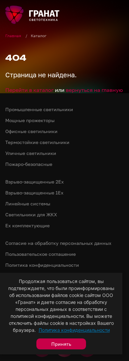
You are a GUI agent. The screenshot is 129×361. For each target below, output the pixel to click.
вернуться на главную (94, 90)
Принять (61, 344)
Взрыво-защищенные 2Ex (34, 181)
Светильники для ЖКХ (31, 214)
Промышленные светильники (39, 109)
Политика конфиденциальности (74, 330)
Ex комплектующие (27, 225)
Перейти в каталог (29, 90)
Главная (13, 35)
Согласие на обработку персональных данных (58, 243)
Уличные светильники (30, 153)
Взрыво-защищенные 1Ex (34, 192)
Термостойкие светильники (37, 142)
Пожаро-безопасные (28, 164)
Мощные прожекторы (30, 120)
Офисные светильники (31, 131)
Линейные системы (27, 203)
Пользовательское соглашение (40, 254)
